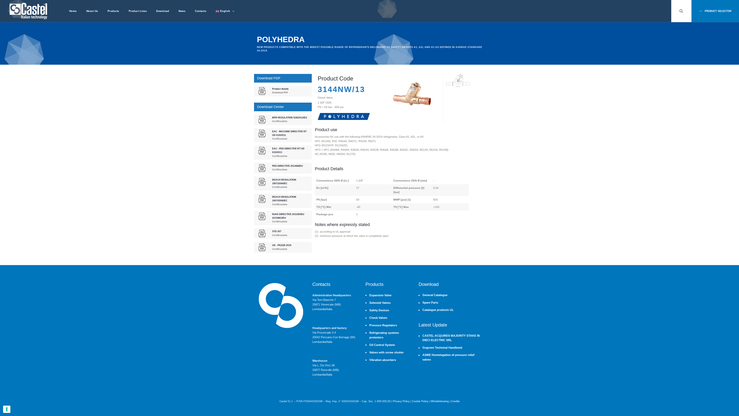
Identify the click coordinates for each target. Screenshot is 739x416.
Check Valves (378, 317)
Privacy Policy (401, 401)
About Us (92, 11)
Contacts (200, 11)
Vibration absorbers (382, 360)
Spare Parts (430, 302)
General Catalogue (434, 295)
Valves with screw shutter (386, 352)
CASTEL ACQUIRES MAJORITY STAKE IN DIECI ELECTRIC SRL (451, 338)
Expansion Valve (380, 295)
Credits (455, 401)
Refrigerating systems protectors (384, 335)
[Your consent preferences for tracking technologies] (6, 409)
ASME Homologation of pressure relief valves (448, 357)
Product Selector (717, 11)
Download (162, 11)
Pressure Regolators (383, 325)
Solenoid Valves (380, 302)
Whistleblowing (440, 401)
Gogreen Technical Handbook (442, 347)
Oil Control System (382, 345)
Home (73, 11)
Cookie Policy (420, 401)
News (182, 11)
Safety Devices (379, 310)
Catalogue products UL (438, 309)
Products (113, 11)
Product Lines (138, 11)
